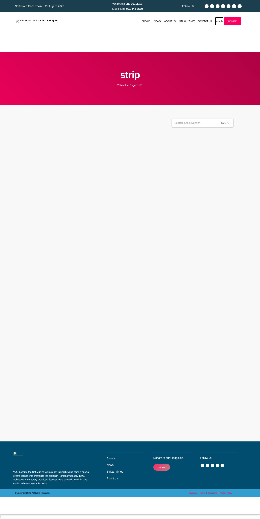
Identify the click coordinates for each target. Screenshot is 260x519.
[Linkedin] (234, 6)
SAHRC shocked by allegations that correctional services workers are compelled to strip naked (87, 220)
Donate (232, 21)
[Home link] (37, 21)
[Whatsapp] (239, 6)
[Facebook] (207, 6)
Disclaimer (193, 493)
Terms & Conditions (208, 493)
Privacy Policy (226, 493)
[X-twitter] (212, 6)
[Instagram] (223, 6)
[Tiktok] (228, 6)
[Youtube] (217, 6)
